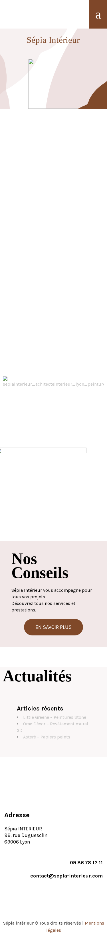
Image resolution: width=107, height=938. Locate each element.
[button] (53, 627)
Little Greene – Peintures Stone (54, 717)
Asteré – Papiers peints (46, 737)
